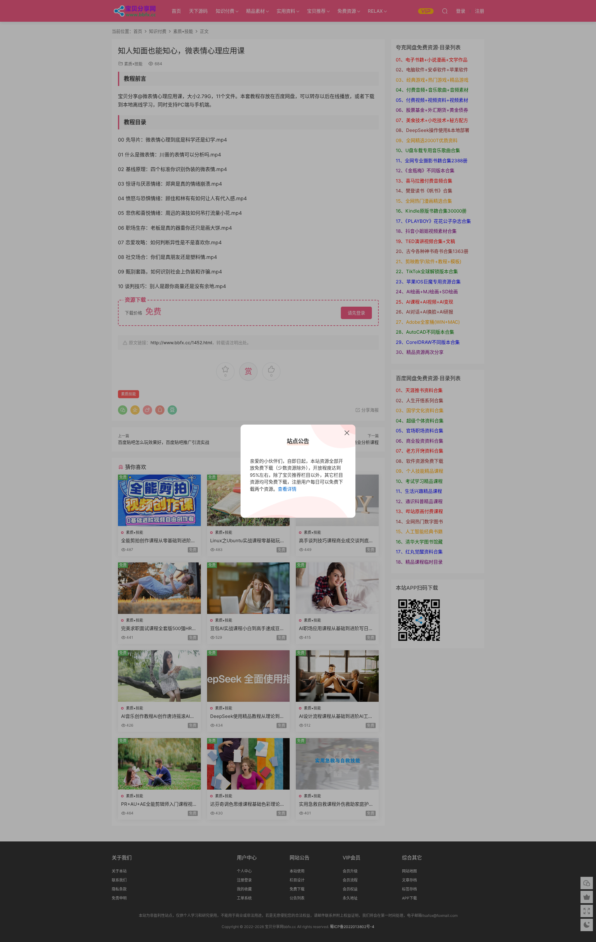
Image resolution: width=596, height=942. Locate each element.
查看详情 (287, 489)
